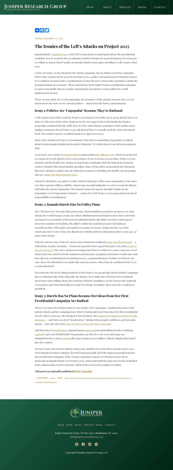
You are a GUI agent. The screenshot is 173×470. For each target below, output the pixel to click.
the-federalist (38, 382)
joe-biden (104, 378)
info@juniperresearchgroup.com (86, 436)
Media (142, 7)
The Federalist (84, 371)
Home (60, 425)
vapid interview (59, 54)
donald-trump (90, 378)
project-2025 (127, 378)
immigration (60, 330)
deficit (84, 378)
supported (103, 315)
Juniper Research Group (35, 7)
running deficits (72, 154)
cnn (75, 378)
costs (51, 378)
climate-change (69, 378)
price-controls (120, 378)
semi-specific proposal (119, 241)
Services (125, 7)
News (90, 7)
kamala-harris (112, 378)
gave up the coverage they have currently (88, 323)
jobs (54, 378)
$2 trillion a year (105, 154)
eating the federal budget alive (60, 174)
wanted (39, 334)
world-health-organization (49, 382)
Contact (160, 7)
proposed (65, 338)
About (107, 7)
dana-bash (79, 378)
